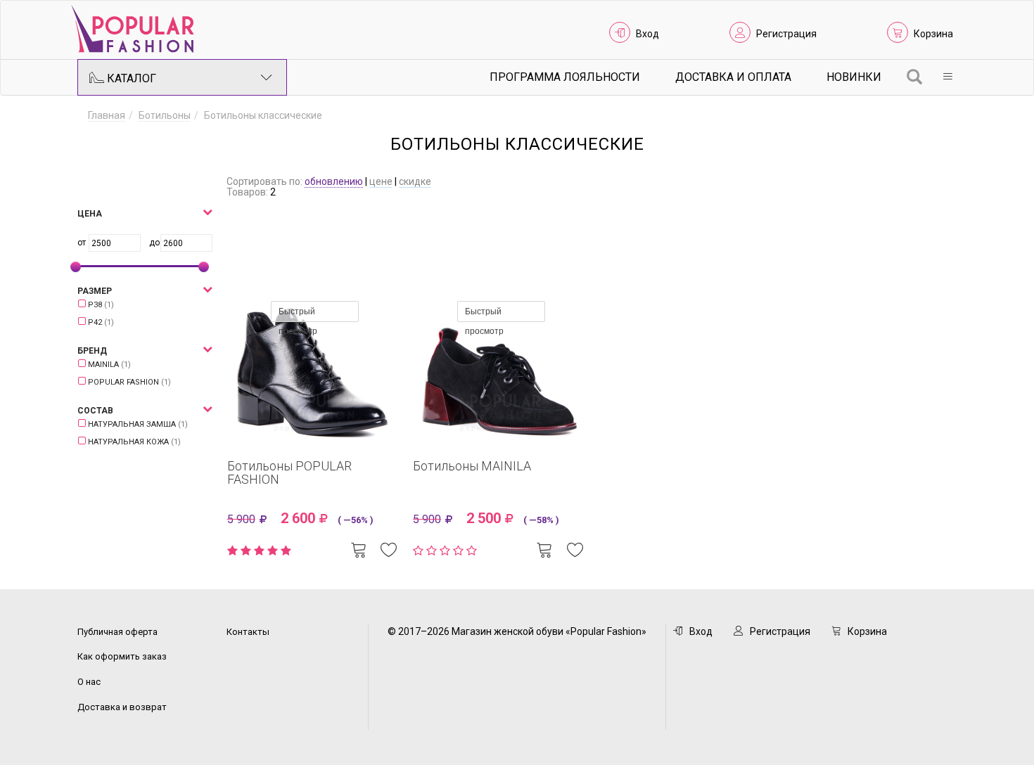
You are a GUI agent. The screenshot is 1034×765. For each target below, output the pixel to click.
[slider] (75, 267)
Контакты (247, 631)
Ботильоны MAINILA (472, 465)
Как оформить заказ (122, 656)
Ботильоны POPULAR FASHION (289, 472)
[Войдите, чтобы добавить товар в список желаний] (389, 548)
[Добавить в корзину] (358, 548)
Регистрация (786, 33)
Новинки (853, 77)
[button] (112, 214)
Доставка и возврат (122, 707)
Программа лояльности (565, 77)
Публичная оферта (117, 631)
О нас (89, 681)
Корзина (933, 33)
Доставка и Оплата (733, 77)
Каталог (130, 78)
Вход (647, 33)
